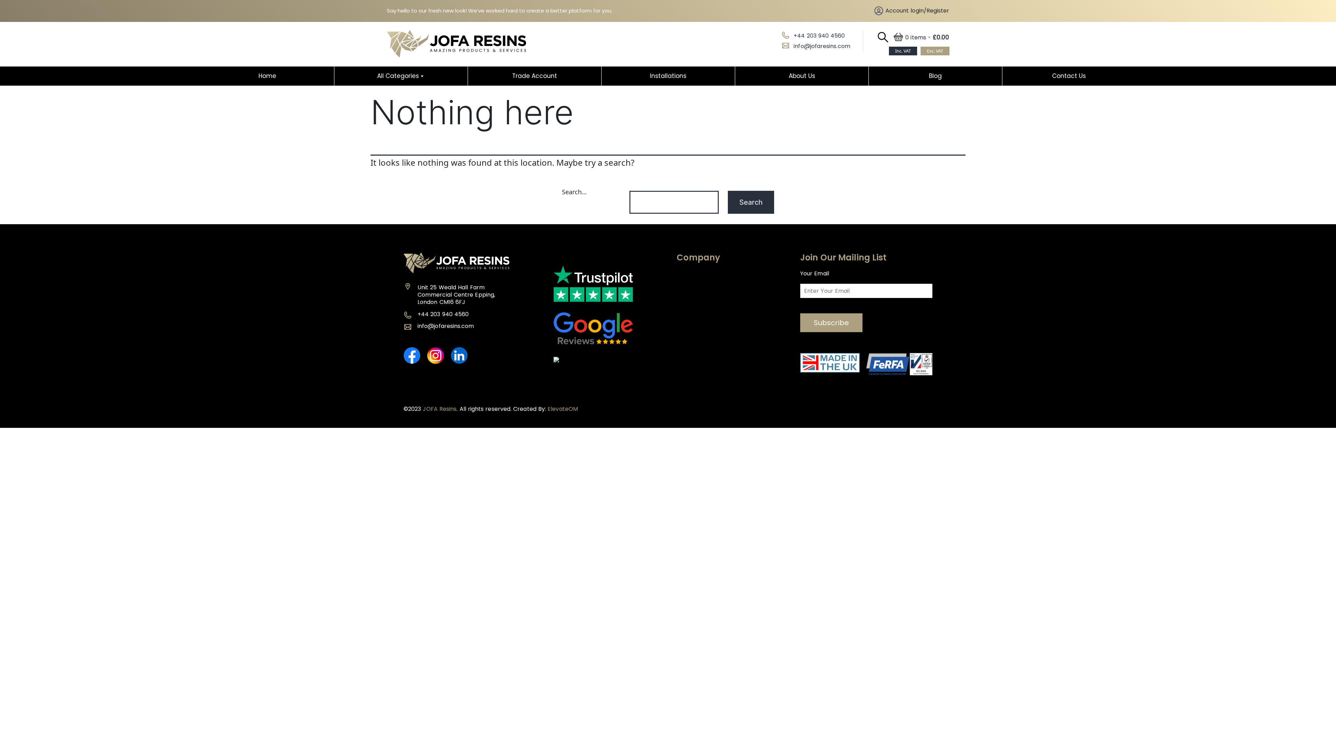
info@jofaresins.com (822, 46)
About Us (802, 76)
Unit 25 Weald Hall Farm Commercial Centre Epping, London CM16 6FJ (456, 294)
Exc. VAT (935, 51)
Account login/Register (917, 11)
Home (267, 76)
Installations (668, 76)
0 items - (927, 37)
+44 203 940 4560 (819, 36)
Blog (935, 76)
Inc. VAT (903, 51)
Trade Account (534, 76)
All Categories (398, 76)
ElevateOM (563, 409)
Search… (574, 192)
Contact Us (1069, 76)
